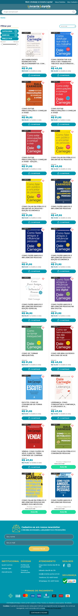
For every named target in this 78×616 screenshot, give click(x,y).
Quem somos (7, 565)
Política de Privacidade (53, 608)
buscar (73, 12)
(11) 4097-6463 (52, 577)
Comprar (35, 75)
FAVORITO (43, 34)
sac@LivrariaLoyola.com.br (49, 574)
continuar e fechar (39, 612)
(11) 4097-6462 (53, 581)
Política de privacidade (25, 566)
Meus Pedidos (60, 2)
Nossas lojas (6, 568)
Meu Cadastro (72, 2)
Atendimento (7, 572)
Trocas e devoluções (25, 571)
